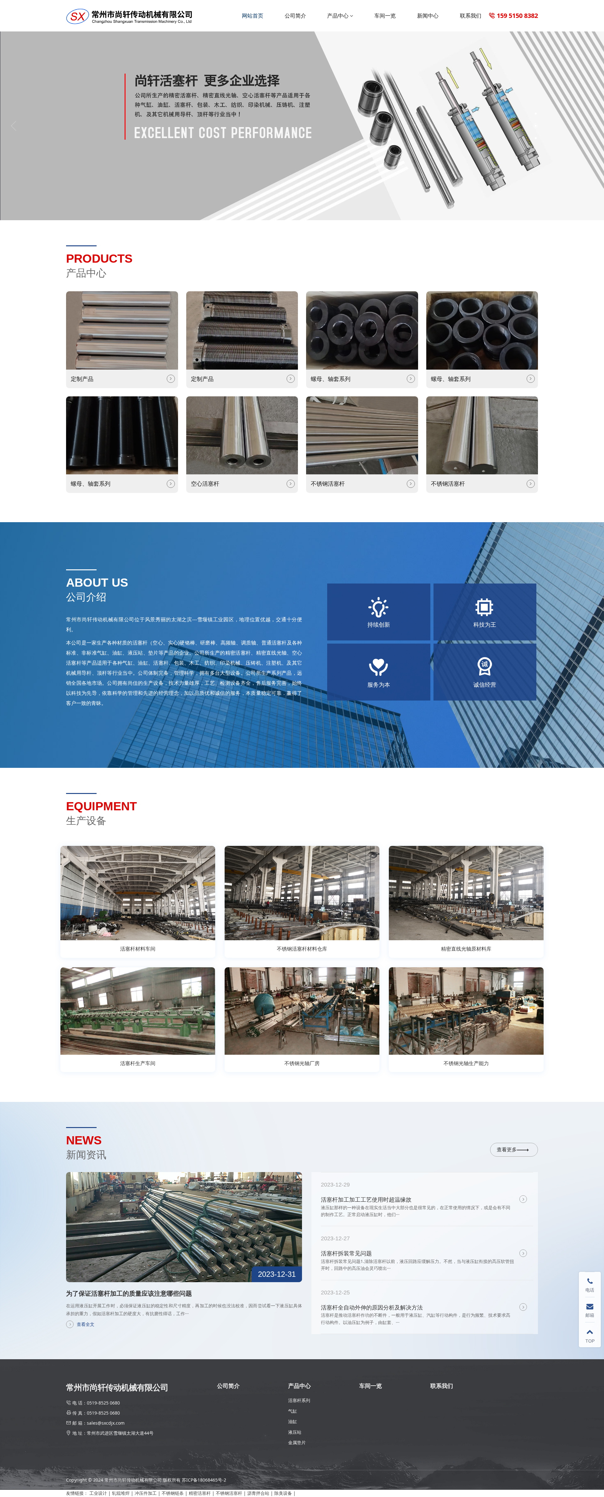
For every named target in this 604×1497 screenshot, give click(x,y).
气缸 (292, 1411)
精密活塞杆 (200, 1493)
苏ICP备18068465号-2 (204, 1480)
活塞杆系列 (299, 1400)
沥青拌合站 (258, 1493)
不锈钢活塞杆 (229, 1493)
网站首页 (252, 15)
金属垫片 (297, 1442)
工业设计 (98, 1493)
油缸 (292, 1421)
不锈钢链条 (173, 1493)
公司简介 (295, 15)
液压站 (294, 1432)
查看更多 (507, 1149)
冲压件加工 (146, 1493)
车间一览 (385, 15)
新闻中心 (428, 15)
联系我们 (470, 15)
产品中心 (338, 15)
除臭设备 (283, 1493)
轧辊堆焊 (121, 1493)
